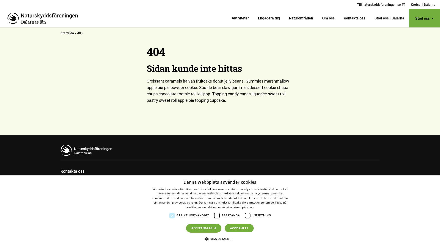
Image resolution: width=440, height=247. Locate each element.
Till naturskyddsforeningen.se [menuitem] (379, 4)
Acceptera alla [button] (203, 228)
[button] (220, 239)
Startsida (67, 33)
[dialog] (220, 211)
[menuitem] (240, 18)
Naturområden (301, 18)
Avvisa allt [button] (239, 228)
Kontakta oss (354, 18)
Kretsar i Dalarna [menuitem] (423, 4)
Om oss (328, 18)
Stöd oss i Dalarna (389, 18)
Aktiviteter (240, 18)
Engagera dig (269, 18)
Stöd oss (422, 18)
